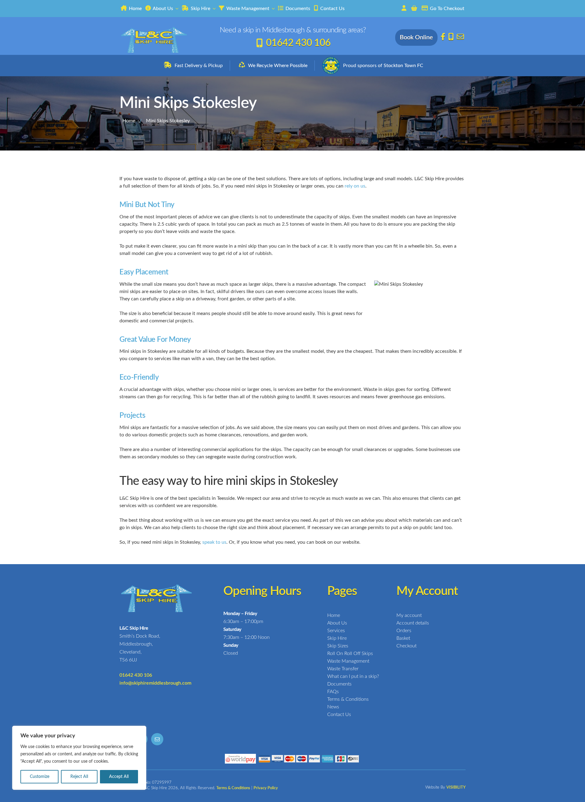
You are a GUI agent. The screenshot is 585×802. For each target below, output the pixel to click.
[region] (79, 758)
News (333, 706)
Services (336, 630)
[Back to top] (575, 792)
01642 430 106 (298, 43)
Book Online (416, 37)
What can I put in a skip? (353, 676)
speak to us (214, 542)
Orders (403, 630)
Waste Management (247, 8)
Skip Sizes (337, 645)
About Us (162, 8)
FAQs (333, 691)
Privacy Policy (266, 788)
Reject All (79, 777)
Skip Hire (200, 8)
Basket (403, 638)
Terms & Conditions (348, 699)
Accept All (119, 777)
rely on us (355, 186)
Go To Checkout (446, 8)
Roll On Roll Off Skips (350, 653)
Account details (412, 623)
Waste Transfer (343, 668)
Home (135, 8)
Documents (297, 8)
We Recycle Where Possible (277, 65)
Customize (39, 777)
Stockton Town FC (403, 65)
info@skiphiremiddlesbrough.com (155, 683)
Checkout (406, 645)
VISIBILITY (456, 787)
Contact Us (332, 8)
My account (409, 615)
